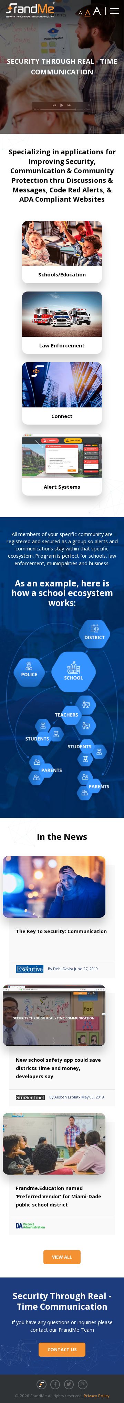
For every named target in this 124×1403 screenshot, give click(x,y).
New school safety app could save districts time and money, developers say (58, 1068)
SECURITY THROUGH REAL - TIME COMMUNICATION (62, 66)
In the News (62, 836)
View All (62, 1257)
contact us (62, 1349)
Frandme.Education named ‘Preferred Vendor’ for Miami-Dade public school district (58, 1196)
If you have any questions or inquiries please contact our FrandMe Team (62, 1326)
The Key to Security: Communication (61, 931)
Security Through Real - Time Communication (62, 1301)
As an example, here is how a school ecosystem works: (62, 593)
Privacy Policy (97, 1395)
